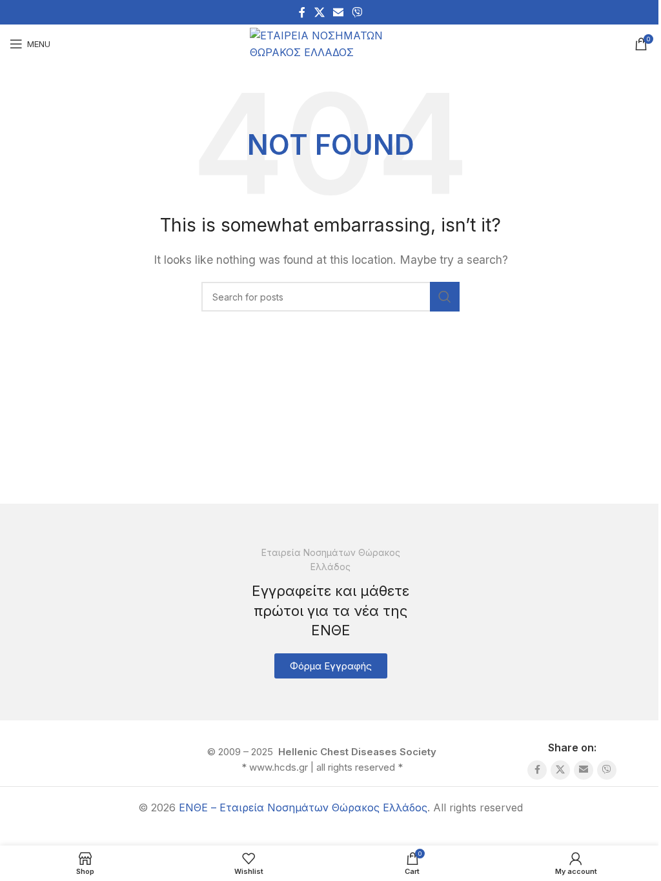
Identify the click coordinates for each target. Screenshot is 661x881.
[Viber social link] (357, 12)
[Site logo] (330, 42)
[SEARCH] (445, 297)
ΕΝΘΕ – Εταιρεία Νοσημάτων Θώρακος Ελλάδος (303, 807)
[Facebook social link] (302, 12)
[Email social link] (338, 12)
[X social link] (319, 12)
